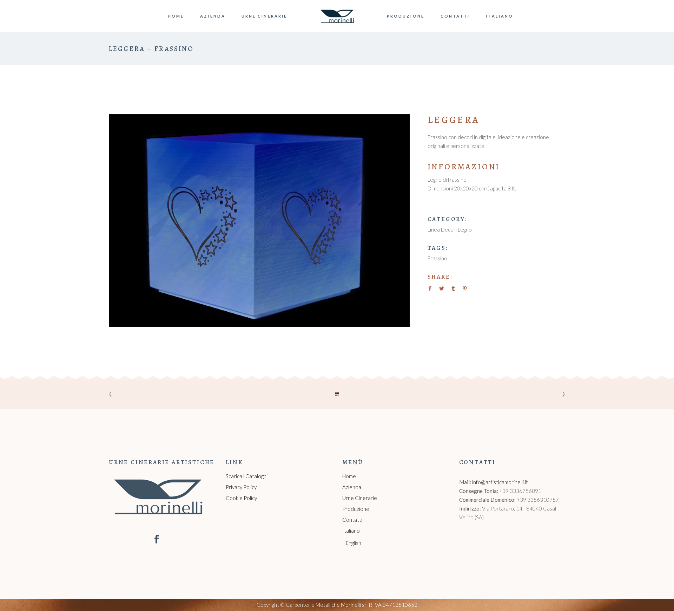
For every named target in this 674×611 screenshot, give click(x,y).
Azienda (351, 487)
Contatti (352, 519)
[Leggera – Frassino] (259, 220)
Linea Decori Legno (450, 229)
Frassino (437, 258)
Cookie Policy (241, 498)
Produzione (355, 509)
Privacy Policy (241, 487)
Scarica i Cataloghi (246, 476)
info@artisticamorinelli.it (500, 482)
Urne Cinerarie (359, 498)
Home (349, 476)
